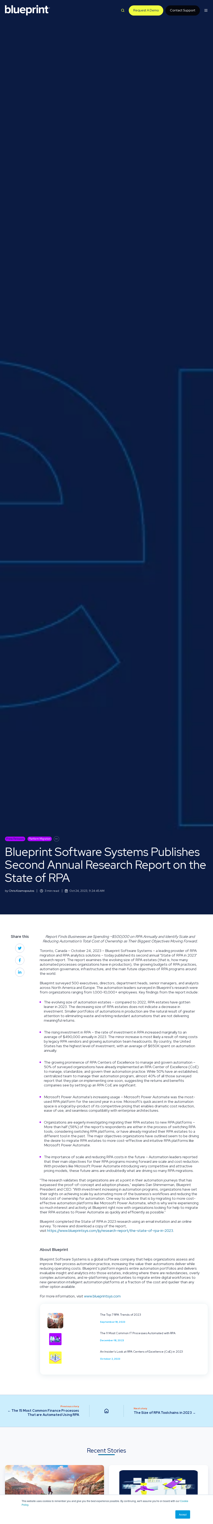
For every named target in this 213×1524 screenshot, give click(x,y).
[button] (123, 10)
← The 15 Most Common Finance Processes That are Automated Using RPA (43, 1413)
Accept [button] (183, 1514)
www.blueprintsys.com (102, 1296)
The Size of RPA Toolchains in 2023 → (165, 1413)
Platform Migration (40, 839)
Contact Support (182, 10)
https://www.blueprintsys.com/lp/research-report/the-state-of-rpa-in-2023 (110, 1230)
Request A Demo (146, 10)
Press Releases (15, 839)
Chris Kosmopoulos (21, 891)
